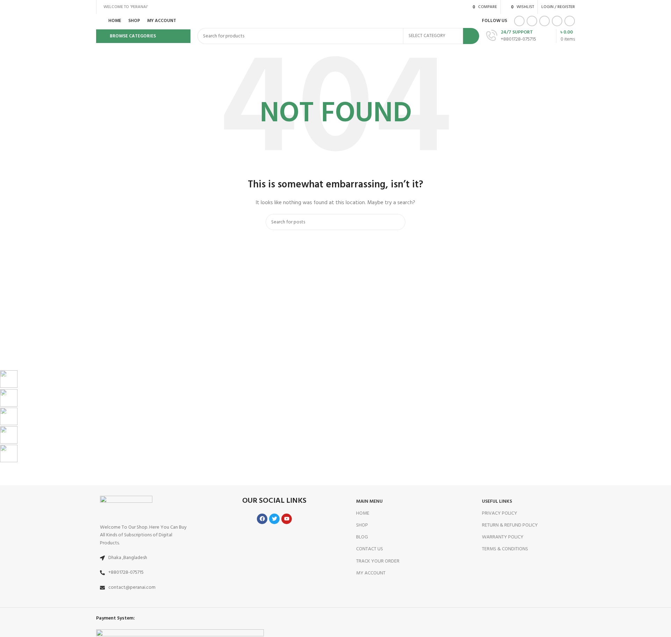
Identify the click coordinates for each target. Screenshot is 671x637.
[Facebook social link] (519, 21)
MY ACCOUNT (370, 573)
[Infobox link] (239, 379)
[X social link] (532, 21)
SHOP (362, 525)
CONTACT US (369, 549)
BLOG (362, 537)
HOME (362, 513)
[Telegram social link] (569, 21)
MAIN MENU (369, 502)
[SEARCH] (471, 36)
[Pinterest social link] (544, 21)
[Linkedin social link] (557, 21)
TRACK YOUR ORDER (377, 561)
